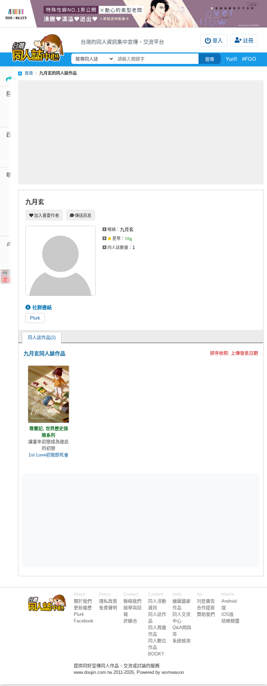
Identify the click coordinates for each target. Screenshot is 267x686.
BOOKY (156, 653)
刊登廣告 (206, 601)
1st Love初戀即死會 (48, 454)
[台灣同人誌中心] (38, 46)
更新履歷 (83, 607)
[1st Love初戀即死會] (49, 394)
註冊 (248, 40)
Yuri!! (231, 59)
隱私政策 (108, 601)
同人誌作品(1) (42, 337)
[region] (87, 519)
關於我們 (83, 601)
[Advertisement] (141, 132)
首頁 (29, 73)
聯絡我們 (132, 601)
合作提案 (206, 607)
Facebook (84, 620)
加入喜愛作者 (46, 215)
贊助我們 (206, 614)
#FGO (249, 59)
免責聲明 (108, 607)
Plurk (35, 318)
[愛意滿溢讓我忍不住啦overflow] (133, 13)
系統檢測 (181, 640)
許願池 (130, 620)
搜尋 (209, 59)
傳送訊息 (83, 215)
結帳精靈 (230, 620)
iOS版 (227, 614)
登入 (217, 40)
